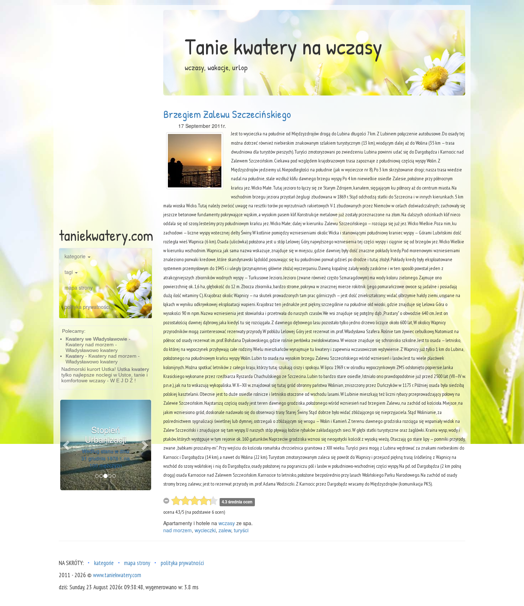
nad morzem (177, 530)
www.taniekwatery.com (117, 575)
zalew (225, 530)
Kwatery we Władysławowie (96, 339)
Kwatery (75, 356)
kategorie (76, 256)
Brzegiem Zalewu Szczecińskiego (227, 114)
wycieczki (205, 530)
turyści (241, 530)
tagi (69, 271)
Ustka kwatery (133, 369)
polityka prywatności (87, 306)
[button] (67, 445)
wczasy (227, 523)
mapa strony (79, 287)
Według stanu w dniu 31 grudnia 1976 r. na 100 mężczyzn (105, 458)
